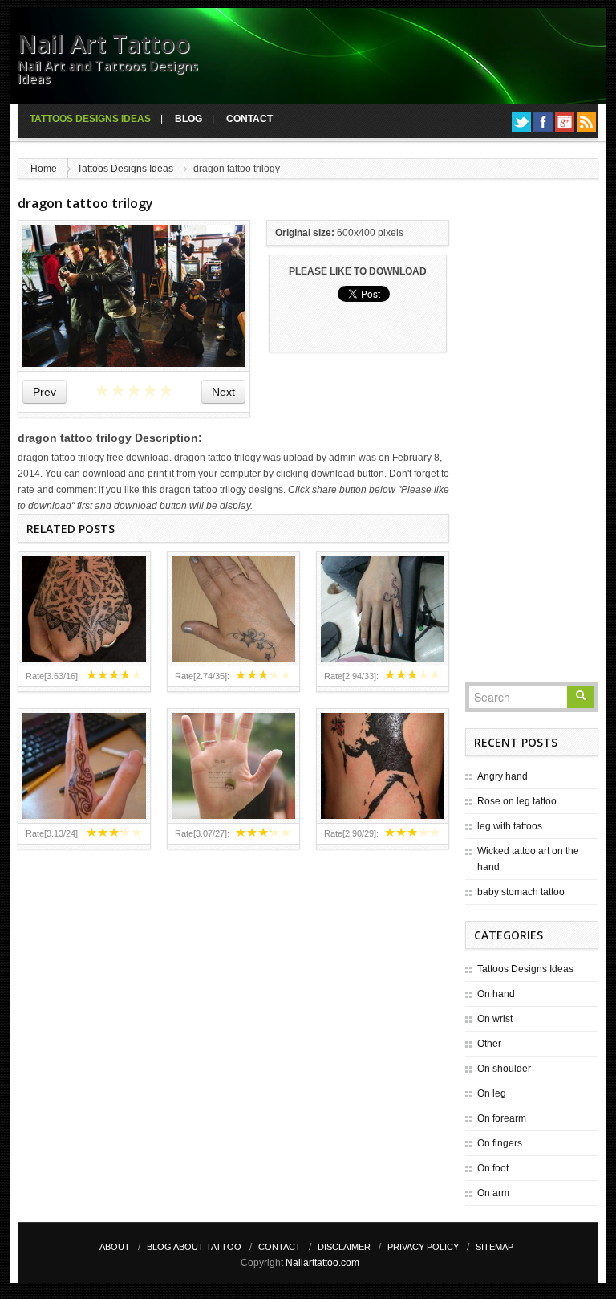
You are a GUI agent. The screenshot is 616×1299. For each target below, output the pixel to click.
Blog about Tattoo (194, 1247)
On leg (491, 1093)
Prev (44, 391)
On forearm (501, 1118)
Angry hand (502, 776)
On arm (493, 1193)
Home (43, 168)
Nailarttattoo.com (322, 1262)
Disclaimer (344, 1247)
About (114, 1247)
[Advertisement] (532, 436)
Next (223, 391)
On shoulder (504, 1068)
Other (489, 1043)
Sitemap (494, 1247)
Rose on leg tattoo (517, 801)
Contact (249, 118)
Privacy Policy (423, 1247)
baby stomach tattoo (521, 892)
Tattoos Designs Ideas (90, 118)
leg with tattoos (509, 826)
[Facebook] (543, 122)
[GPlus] (564, 122)
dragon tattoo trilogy (85, 203)
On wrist (495, 1018)
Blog (188, 118)
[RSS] (586, 122)
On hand (496, 994)
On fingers (499, 1143)
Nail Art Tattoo (104, 43)
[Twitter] (521, 122)
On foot (493, 1168)
